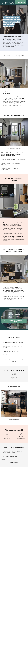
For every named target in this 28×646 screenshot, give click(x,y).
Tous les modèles (14, 419)
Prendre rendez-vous (15, 321)
